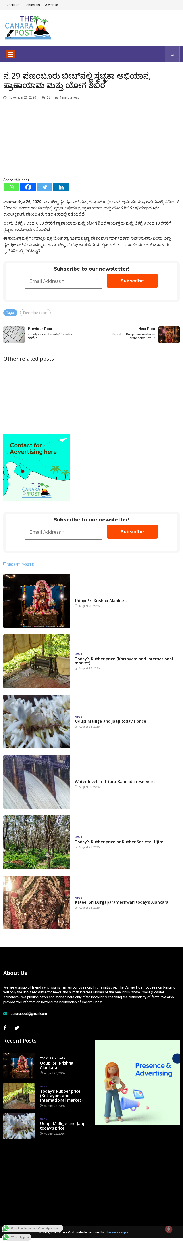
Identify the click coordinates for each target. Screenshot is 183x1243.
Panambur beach (35, 313)
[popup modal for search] (172, 54)
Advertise (52, 5)
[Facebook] (28, 187)
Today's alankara (87, 596)
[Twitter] (44, 187)
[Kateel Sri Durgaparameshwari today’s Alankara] (36, 902)
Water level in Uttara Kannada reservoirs (115, 781)
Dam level (82, 777)
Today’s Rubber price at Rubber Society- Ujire (119, 841)
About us (12, 5)
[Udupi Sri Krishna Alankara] (36, 601)
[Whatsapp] (11, 187)
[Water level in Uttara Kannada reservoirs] (36, 782)
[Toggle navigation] (10, 54)
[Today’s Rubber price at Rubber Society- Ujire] (36, 842)
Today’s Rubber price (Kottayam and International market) (124, 661)
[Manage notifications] (168, 1229)
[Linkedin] (61, 187)
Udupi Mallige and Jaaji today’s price (110, 721)
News (78, 654)
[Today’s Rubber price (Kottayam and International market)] (36, 661)
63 (48, 97)
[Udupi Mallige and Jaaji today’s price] (36, 721)
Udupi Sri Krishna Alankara (101, 600)
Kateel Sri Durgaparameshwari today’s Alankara (121, 902)
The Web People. (117, 1232)
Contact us (32, 5)
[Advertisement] (91, 143)
